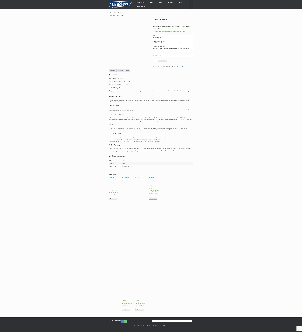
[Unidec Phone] (125, 321)
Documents (170, 2)
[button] (191, 4)
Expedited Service (159, 41)
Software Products (140, 6)
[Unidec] (120, 4)
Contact (160, 2)
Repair (113, 15)
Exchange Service (159, 46)
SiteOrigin (150, 329)
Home (110, 12)
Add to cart (162, 60)
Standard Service (158, 36)
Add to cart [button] (112, 198)
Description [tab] (113, 70)
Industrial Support (140, 2)
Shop (180, 2)
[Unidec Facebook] (122, 321)
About (151, 2)
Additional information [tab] (123, 70)
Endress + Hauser (178, 66)
